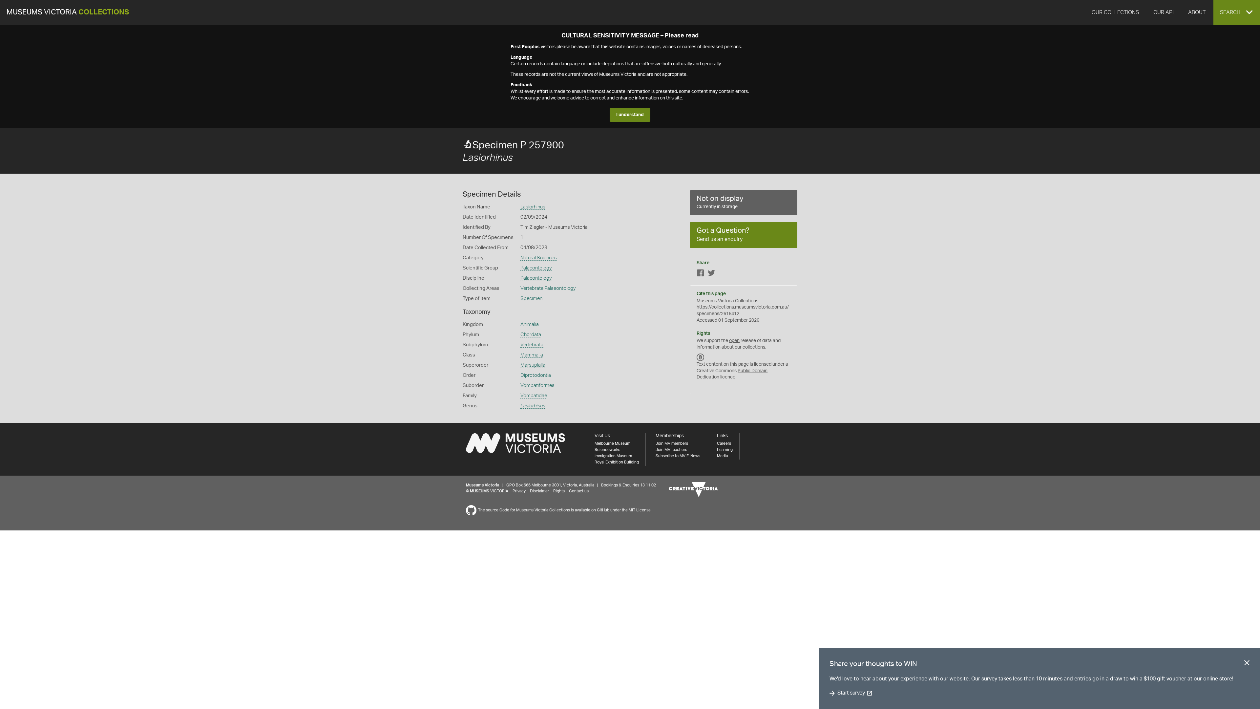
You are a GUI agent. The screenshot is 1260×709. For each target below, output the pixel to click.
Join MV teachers (671, 450)
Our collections (1115, 12)
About (1197, 12)
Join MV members (672, 443)
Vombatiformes (537, 385)
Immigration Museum (613, 456)
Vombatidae (533, 395)
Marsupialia (532, 365)
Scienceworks (607, 450)
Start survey (851, 693)
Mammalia (531, 355)
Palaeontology (536, 268)
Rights (559, 491)
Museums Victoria (68, 12)
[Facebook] (700, 274)
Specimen (531, 298)
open (734, 340)
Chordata (530, 334)
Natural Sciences (538, 257)
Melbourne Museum (612, 443)
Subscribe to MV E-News (678, 456)
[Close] (1247, 664)
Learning (725, 450)
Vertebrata (531, 344)
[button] (1236, 12)
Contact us (579, 491)
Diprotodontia (535, 375)
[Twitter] (711, 274)
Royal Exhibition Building (617, 462)
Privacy (519, 491)
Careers (724, 443)
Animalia (529, 324)
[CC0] (700, 357)
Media (722, 456)
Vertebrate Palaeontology (548, 288)
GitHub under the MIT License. (624, 510)
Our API (1163, 12)
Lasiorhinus (532, 206)
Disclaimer (539, 491)
